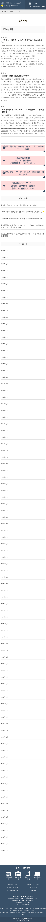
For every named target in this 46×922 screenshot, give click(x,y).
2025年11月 (4, 310)
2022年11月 (4, 524)
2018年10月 (4, 817)
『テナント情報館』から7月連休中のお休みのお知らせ (23, 41)
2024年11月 (4, 384)
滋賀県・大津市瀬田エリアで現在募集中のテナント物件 (19, 205)
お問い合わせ (33, 887)
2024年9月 (4, 390)
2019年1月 (4, 797)
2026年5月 (4, 270)
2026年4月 (4, 277)
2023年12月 (4, 450)
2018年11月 (4, 810)
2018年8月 (4, 830)
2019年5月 (4, 770)
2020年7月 (4, 677)
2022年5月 (4, 550)
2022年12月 (4, 517)
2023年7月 (4, 484)
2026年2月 (4, 290)
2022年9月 (4, 530)
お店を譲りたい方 (12, 887)
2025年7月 (4, 337)
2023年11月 (4, 457)
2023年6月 (4, 490)
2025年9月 (4, 324)
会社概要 (33, 890)
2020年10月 (4, 657)
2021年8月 (4, 597)
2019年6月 (4, 764)
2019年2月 (4, 790)
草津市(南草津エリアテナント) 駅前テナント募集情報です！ (23, 111)
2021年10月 (4, 584)
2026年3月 (4, 284)
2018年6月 (4, 844)
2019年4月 (4, 777)
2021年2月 (4, 630)
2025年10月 (4, 317)
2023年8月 (4, 477)
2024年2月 (4, 437)
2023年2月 (4, 510)
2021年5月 (4, 610)
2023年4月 (4, 504)
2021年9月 (4, 590)
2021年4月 (4, 617)
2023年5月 (4, 497)
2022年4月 (4, 557)
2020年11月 (4, 650)
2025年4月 (4, 357)
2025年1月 (4, 370)
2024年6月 (4, 410)
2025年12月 (4, 304)
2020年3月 (4, 704)
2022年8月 (4, 537)
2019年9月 (4, 744)
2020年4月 (4, 697)
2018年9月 (4, 824)
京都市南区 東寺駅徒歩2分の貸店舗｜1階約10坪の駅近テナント (21, 218)
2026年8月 (4, 250)
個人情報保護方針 (12, 890)
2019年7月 (4, 757)
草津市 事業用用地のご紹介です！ (16, 76)
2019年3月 (4, 784)
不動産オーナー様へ (33, 884)
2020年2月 (4, 710)
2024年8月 (4, 397)
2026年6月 (4, 264)
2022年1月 (4, 570)
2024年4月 (4, 424)
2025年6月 (4, 344)
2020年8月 (4, 670)
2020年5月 (4, 690)
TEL (30, 6)
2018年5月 (4, 850)
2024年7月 (4, 404)
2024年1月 (4, 444)
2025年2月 (4, 364)
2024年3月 (4, 430)
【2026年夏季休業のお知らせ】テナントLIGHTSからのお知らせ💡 (22, 212)
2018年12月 (4, 804)
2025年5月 (4, 350)
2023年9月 (4, 470)
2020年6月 (4, 684)
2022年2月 (4, 564)
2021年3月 (4, 624)
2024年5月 (4, 417)
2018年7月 (4, 837)
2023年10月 (4, 464)
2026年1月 (4, 297)
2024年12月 (4, 377)
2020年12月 (4, 644)
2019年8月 (4, 750)
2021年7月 (4, 604)
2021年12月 (4, 577)
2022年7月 (4, 544)
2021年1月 (4, 637)
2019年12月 (4, 724)
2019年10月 (4, 737)
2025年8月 (4, 330)
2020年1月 (4, 717)
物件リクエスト (12, 884)
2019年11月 (4, 730)
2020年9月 (4, 664)
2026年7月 (4, 257)
